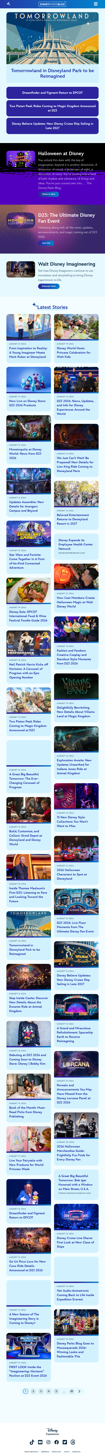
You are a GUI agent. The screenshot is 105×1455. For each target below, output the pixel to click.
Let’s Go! (46, 243)
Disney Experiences (31, 1452)
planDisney (45, 1452)
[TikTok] (32, 1442)
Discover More (49, 286)
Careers (67, 1452)
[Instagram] (48, 1442)
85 (72, 1391)
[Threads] (73, 1442)
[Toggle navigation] (96, 4)
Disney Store (56, 1452)
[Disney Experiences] (52, 1432)
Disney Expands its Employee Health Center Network (76, 544)
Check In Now (48, 194)
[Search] (8, 4)
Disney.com (76, 1452)
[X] (64, 1442)
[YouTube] (40, 1442)
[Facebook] (56, 1442)
